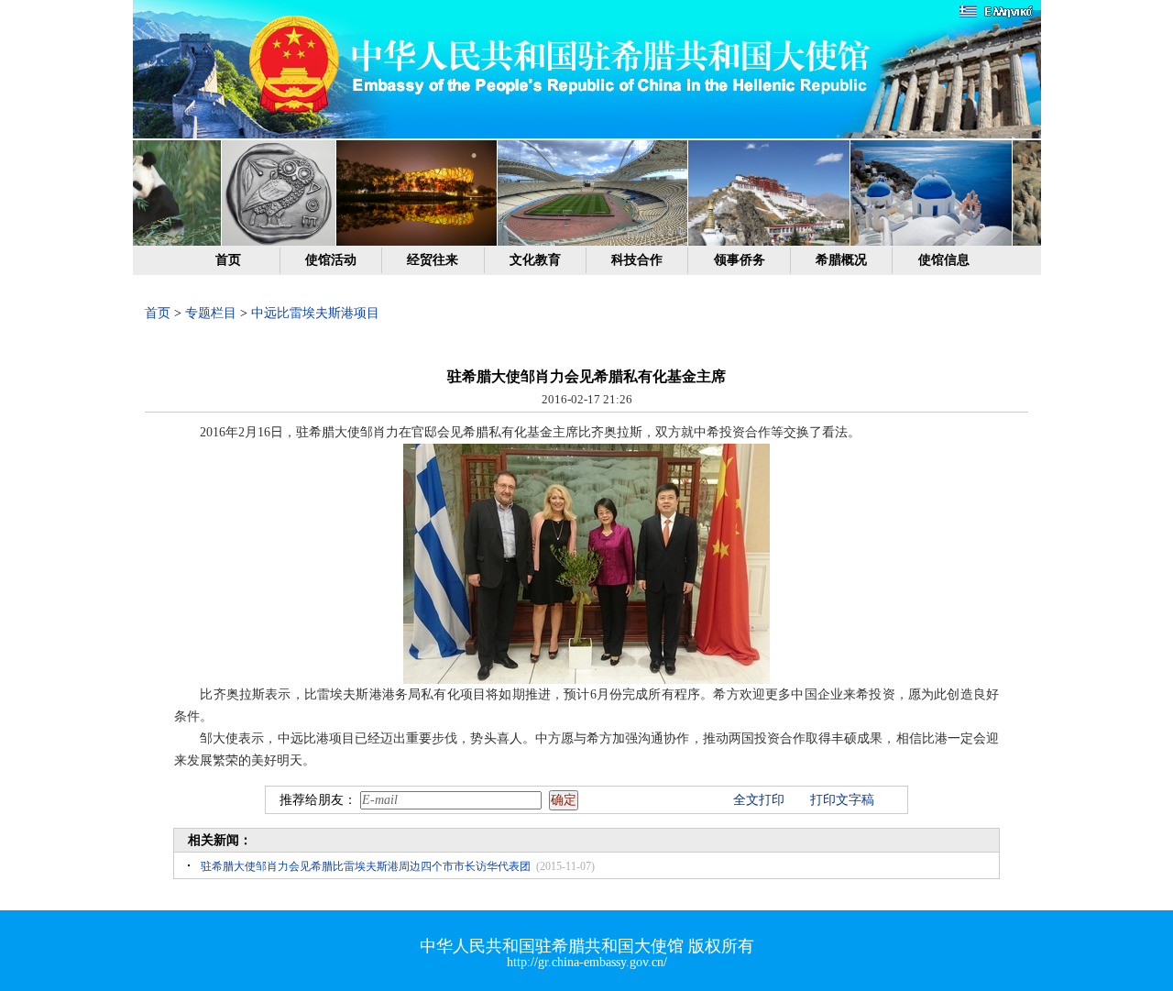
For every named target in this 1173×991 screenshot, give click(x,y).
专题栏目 (210, 313)
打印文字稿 (842, 800)
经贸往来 (432, 260)
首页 (228, 260)
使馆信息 (944, 260)
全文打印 (758, 800)
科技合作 (637, 260)
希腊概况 (841, 260)
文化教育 (535, 260)
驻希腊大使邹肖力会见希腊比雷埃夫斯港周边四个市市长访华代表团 (366, 866)
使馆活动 (330, 260)
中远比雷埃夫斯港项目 (315, 313)
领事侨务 (739, 260)
